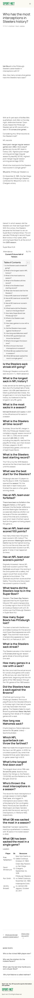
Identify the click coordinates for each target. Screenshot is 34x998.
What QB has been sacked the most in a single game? (17, 357)
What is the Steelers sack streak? (15, 319)
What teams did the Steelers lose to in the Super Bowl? (16, 309)
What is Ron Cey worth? (25, 935)
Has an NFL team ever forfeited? (16, 296)
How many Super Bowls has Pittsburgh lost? (15, 314)
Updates (22, 26)
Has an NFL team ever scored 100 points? (17, 299)
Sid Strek (11, 26)
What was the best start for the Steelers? (16, 292)
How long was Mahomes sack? (17, 333)
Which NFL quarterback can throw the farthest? (15, 337)
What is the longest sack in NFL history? (16, 272)
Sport (17, 26)
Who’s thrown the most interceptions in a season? (15, 347)
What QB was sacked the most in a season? (17, 352)
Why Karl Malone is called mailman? (17, 974)
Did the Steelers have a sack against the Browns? (16, 329)
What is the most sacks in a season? (15, 277)
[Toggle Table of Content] (27, 262)
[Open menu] (30, 4)
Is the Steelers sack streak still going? (16, 266)
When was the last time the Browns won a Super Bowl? (17, 968)
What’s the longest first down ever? (16, 342)
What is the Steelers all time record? (15, 282)
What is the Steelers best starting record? (14, 287)
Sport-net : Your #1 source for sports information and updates (17, 984)
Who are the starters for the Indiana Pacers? (14, 960)
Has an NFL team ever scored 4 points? (16, 304)
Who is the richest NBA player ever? (17, 953)
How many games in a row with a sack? (17, 324)
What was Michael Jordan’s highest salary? (11, 936)
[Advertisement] (17, 46)
